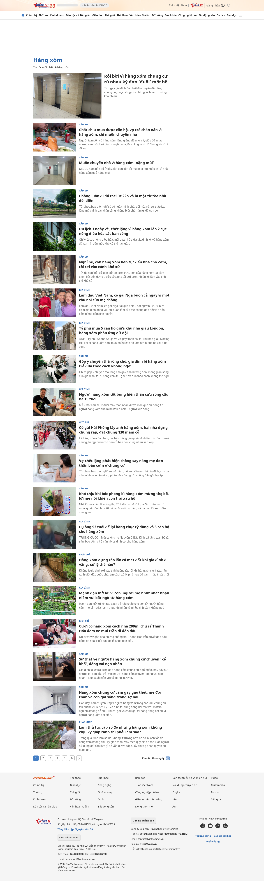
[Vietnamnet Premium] (44, 779)
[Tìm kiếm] (229, 5)
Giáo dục (97, 15)
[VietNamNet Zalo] (225, 827)
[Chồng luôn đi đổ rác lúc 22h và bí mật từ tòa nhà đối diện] (54, 203)
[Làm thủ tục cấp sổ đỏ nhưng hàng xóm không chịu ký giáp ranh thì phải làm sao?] (54, 735)
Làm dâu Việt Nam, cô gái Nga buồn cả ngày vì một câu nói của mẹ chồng (124, 297)
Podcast (215, 792)
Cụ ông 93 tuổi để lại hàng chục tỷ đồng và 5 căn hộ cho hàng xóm (124, 529)
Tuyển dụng (213, 841)
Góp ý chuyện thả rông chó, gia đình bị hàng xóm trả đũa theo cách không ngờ (122, 363)
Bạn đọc (232, 15)
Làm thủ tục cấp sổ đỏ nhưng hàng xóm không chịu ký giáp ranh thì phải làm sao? (120, 729)
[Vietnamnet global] (196, 6)
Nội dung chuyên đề (184, 785)
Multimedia (218, 785)
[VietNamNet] (22, 15)
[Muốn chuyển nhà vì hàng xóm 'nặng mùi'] (54, 170)
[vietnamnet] (44, 6)
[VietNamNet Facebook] (202, 827)
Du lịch (221, 15)
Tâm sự (83, 124)
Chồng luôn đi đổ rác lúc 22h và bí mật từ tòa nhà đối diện (122, 198)
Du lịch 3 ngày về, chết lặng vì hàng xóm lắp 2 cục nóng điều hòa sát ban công (122, 231)
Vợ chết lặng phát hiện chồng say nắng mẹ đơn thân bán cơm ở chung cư (121, 463)
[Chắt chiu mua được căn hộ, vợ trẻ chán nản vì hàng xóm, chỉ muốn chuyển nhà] (54, 137)
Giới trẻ (84, 422)
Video (214, 778)
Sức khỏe (171, 15)
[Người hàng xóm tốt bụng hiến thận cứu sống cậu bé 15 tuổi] (54, 402)
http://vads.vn (148, 844)
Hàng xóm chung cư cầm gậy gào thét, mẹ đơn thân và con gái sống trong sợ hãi (121, 694)
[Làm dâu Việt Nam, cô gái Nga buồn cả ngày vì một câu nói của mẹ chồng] (54, 302)
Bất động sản (206, 15)
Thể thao (122, 15)
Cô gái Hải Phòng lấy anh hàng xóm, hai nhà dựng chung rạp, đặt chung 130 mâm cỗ (123, 430)
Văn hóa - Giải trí (139, 15)
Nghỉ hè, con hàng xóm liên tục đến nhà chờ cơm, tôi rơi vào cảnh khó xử (123, 264)
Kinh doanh (57, 15)
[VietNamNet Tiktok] (217, 827)
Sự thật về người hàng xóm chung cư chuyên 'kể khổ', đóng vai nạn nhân (122, 661)
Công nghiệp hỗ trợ (147, 792)
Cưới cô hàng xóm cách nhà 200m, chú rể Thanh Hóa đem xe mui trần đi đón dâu (121, 628)
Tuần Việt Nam (178, 5)
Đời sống (157, 15)
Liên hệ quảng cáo (143, 820)
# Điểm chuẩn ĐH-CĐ (94, 5)
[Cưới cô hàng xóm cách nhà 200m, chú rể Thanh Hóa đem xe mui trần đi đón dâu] (54, 633)
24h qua (216, 799)
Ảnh (174, 806)
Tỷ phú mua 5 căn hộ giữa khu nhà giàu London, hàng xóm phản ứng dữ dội (121, 330)
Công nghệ (185, 15)
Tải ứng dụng (203, 835)
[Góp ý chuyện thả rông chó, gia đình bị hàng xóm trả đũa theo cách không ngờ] (54, 369)
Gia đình (84, 290)
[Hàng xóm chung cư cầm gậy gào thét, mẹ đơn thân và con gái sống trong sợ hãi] (54, 700)
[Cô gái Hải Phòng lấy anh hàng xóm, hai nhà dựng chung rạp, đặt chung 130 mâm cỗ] (54, 435)
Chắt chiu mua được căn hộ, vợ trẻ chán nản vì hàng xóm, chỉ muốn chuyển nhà (120, 132)
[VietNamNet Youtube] (210, 827)
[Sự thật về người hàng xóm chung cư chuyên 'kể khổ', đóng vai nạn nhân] (54, 666)
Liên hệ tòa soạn (68, 837)
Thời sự (43, 15)
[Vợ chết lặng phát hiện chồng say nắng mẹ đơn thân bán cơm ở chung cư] (54, 468)
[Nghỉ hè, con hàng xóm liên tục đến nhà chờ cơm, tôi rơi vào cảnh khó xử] (54, 269)
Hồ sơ (175, 799)
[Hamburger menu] (240, 15)
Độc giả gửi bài (222, 835)
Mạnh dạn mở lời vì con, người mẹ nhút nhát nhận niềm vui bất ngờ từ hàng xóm (124, 595)
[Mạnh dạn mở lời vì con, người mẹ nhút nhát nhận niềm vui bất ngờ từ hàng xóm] (54, 600)
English (176, 792)
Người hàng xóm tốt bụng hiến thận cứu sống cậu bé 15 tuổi (123, 396)
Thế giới (110, 15)
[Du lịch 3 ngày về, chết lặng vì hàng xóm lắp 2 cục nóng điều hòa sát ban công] (54, 236)
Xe (195, 15)
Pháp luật (85, 554)
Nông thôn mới (144, 806)
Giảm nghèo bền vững (148, 799)
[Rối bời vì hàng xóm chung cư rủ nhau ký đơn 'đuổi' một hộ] (67, 96)
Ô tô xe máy (105, 792)
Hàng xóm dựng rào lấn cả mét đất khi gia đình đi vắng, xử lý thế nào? (123, 562)
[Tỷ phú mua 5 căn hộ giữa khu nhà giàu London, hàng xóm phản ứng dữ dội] (54, 335)
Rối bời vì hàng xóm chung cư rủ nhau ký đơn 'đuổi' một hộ (136, 79)
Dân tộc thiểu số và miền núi (189, 778)
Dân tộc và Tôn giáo (78, 15)
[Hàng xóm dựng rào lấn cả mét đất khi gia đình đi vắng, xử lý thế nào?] (54, 567)
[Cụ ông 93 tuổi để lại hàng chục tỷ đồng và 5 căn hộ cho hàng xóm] (54, 534)
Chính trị (31, 15)
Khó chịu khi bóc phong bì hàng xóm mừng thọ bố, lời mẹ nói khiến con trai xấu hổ (124, 496)
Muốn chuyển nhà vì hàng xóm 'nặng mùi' (116, 162)
